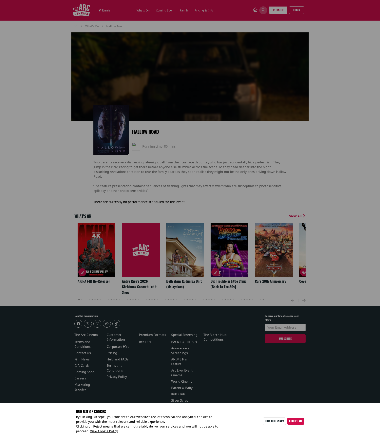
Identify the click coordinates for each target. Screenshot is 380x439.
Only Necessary (274, 421)
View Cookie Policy (104, 431)
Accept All (295, 421)
